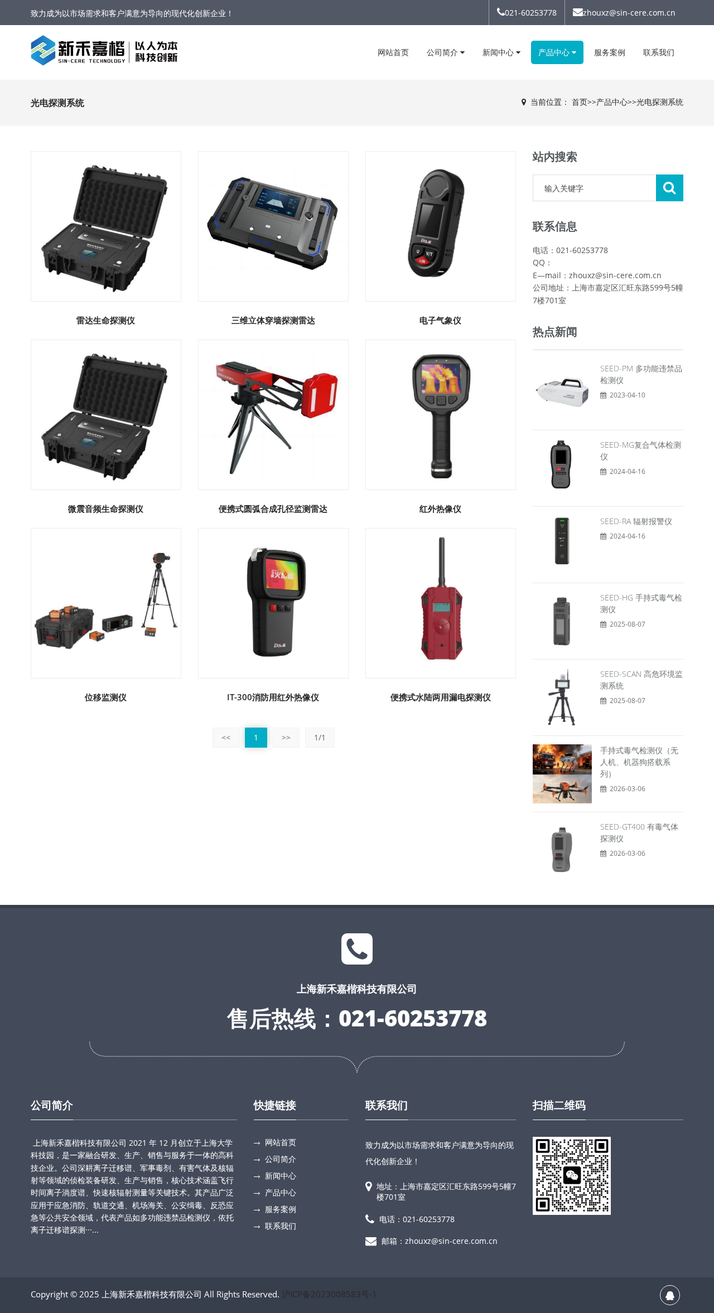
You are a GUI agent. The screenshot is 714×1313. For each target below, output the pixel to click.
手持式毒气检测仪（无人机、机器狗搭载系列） (639, 762)
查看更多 (106, 218)
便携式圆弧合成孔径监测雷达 (273, 508)
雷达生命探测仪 (105, 320)
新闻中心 (499, 52)
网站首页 (393, 52)
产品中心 (555, 52)
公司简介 (443, 52)
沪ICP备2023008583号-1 (329, 1294)
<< (225, 737)
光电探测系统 (659, 101)
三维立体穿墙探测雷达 (273, 320)
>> (286, 737)
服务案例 (609, 52)
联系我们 (658, 52)
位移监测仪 (106, 696)
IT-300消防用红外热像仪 (273, 696)
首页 (579, 101)
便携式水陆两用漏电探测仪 (440, 696)
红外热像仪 (440, 508)
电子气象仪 (440, 320)
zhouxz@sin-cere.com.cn (629, 12)
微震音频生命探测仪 (105, 508)
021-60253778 (531, 12)
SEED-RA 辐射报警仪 (636, 521)
